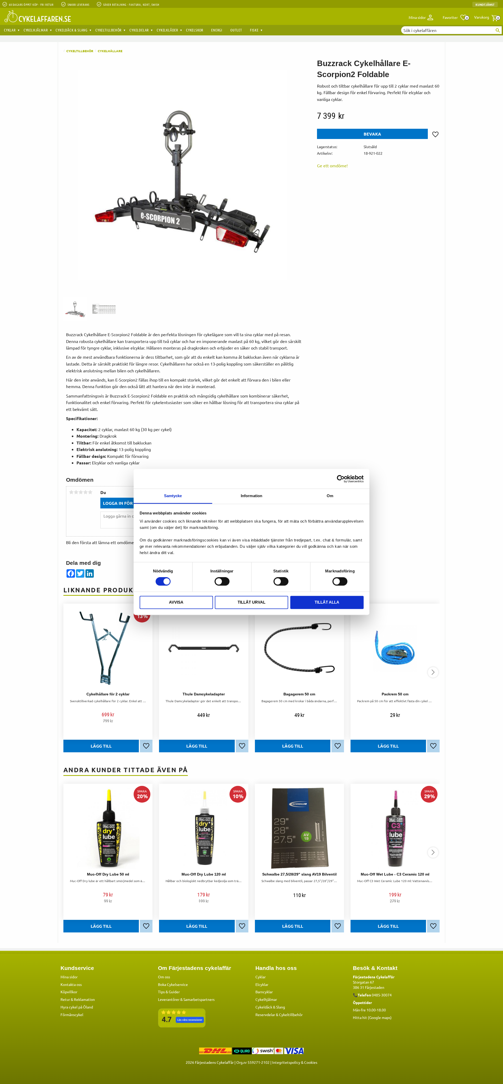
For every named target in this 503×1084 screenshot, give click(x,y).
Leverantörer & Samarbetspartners (186, 999)
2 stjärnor (76, 492)
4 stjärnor (85, 492)
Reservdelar (265, 1014)
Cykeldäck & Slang (270, 1007)
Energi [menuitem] (216, 30)
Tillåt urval (251, 602)
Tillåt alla (327, 602)
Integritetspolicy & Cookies (294, 1062)
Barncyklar (264, 991)
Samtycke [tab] (173, 495)
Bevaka (372, 134)
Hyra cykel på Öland (77, 1007)
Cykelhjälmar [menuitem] (36, 30)
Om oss (164, 976)
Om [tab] (330, 495)
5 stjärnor (90, 492)
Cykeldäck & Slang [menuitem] (72, 30)
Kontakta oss (71, 984)
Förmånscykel (72, 1014)
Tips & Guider (169, 991)
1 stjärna (71, 492)
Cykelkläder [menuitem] (167, 30)
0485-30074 (382, 994)
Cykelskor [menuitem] (194, 30)
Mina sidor (69, 976)
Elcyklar (261, 984)
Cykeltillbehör (291, 1014)
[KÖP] (101, 746)
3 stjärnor (80, 492)
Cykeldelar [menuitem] (139, 30)
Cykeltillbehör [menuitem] (108, 30)
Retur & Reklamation (78, 999)
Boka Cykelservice (173, 984)
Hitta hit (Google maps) (372, 1017)
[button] (455, 17)
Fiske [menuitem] (254, 30)
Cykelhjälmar (266, 999)
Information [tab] (251, 495)
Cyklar (260, 976)
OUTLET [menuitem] (236, 30)
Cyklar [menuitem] (10, 30)
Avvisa (176, 602)
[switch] (222, 581)
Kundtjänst (485, 4)
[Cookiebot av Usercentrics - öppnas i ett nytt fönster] (341, 479)
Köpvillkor (69, 991)
